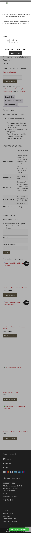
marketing (14, 42)
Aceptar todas (15, 53)
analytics (13, 40)
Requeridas (9, 49)
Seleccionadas (21, 49)
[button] (19, 529)
